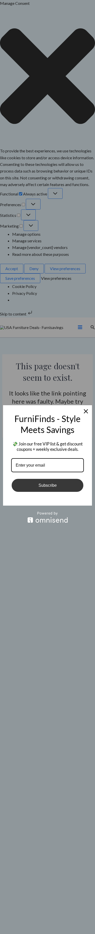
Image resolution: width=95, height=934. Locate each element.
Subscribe (48, 485)
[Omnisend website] (47, 517)
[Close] (86, 411)
